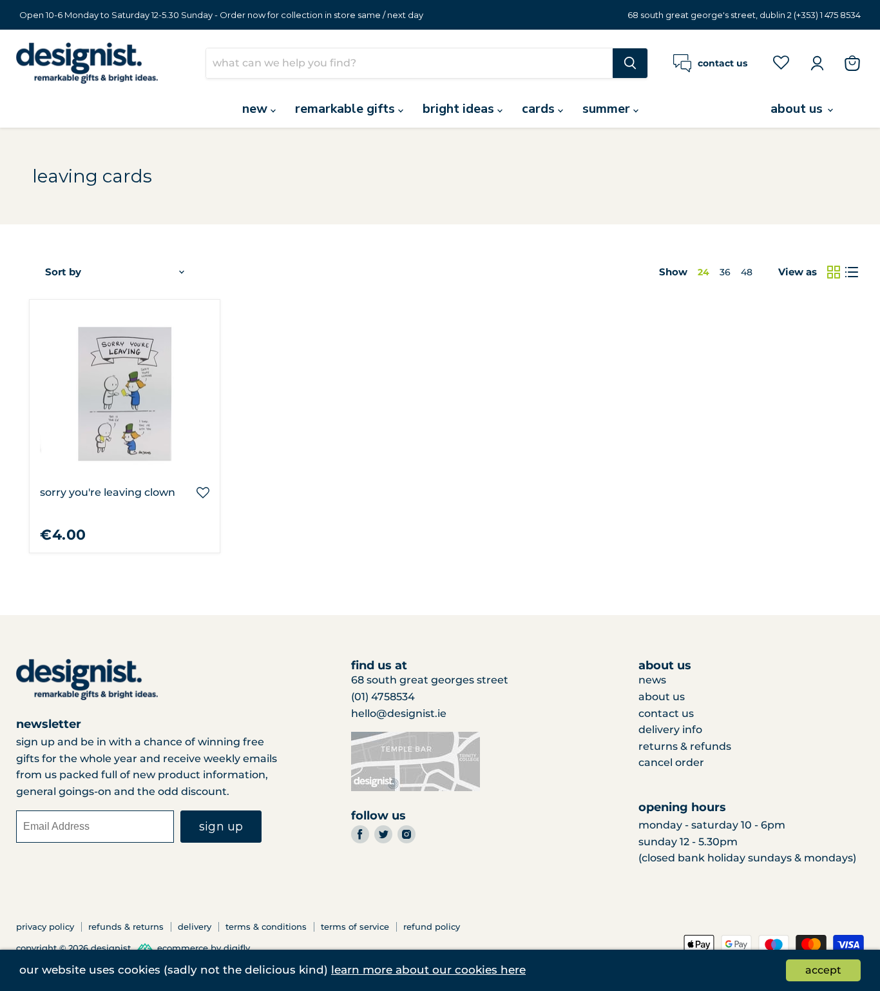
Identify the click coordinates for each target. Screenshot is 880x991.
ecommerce (182, 948)
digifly (237, 948)
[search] (409, 63)
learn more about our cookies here (428, 969)
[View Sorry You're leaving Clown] (124, 395)
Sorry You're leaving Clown (107, 492)
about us (798, 108)
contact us (666, 713)
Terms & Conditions (266, 926)
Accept (823, 970)
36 (725, 272)
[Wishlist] (781, 62)
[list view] (852, 272)
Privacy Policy (45, 926)
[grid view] (834, 272)
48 (746, 272)
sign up (221, 826)
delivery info (670, 729)
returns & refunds (684, 746)
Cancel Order (671, 762)
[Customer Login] (816, 63)
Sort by (63, 271)
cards (540, 108)
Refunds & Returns (126, 926)
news (652, 680)
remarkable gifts (346, 108)
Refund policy (431, 926)
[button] (202, 493)
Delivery (194, 926)
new (256, 108)
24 (703, 272)
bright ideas (460, 108)
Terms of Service (355, 926)
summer (607, 108)
